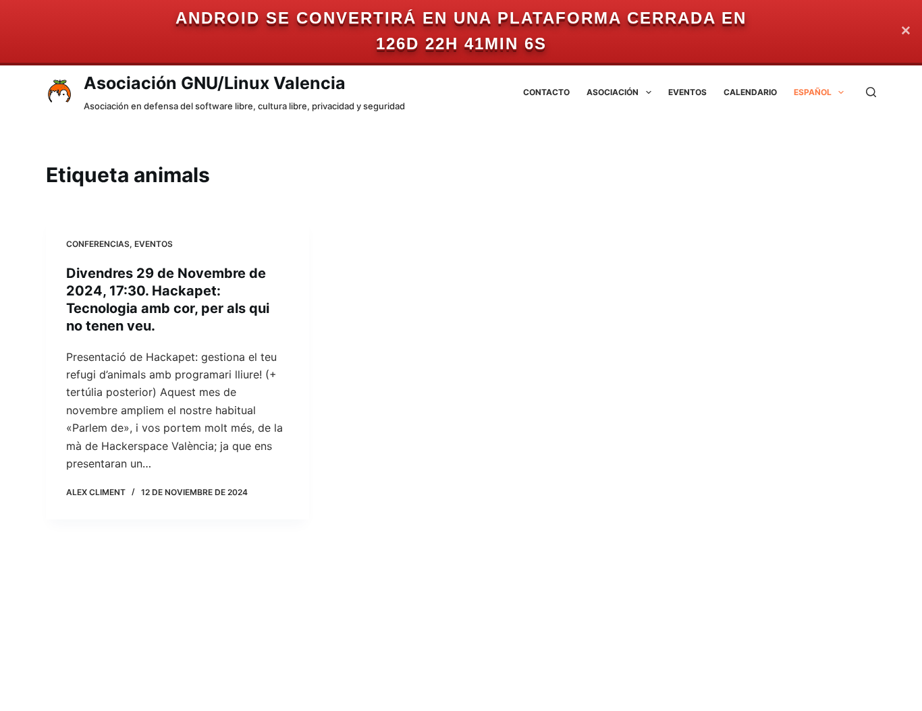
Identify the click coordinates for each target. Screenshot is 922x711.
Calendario (750, 92)
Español (813, 92)
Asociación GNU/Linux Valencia (215, 83)
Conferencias (98, 244)
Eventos (687, 92)
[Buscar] (871, 92)
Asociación (613, 92)
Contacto (546, 92)
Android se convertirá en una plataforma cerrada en (461, 18)
